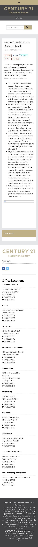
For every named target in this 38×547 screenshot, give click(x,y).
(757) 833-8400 (9, 381)
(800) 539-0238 (9, 360)
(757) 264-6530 (9, 443)
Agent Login (6, 261)
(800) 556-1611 (9, 297)
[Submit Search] (28, 27)
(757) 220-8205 (9, 402)
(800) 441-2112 (9, 318)
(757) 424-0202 (9, 357)
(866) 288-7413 (9, 339)
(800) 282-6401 (9, 425)
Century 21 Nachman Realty (19, 10)
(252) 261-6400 (9, 423)
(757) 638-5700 (9, 295)
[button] (17, 18)
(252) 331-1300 (9, 336)
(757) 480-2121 (9, 315)
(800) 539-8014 (9, 383)
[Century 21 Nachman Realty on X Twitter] (7, 268)
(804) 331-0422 (9, 462)
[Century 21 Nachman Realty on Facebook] (3, 268)
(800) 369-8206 (9, 404)
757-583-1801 (9, 483)
